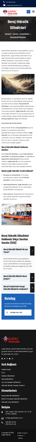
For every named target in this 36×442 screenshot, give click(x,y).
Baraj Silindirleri (7, 379)
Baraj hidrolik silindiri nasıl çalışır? (15, 278)
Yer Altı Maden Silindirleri (11, 382)
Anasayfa (8, 34)
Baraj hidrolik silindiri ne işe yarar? (16, 251)
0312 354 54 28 (11, 422)
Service (15, 34)
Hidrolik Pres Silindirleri (10, 402)
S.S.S (3, 373)
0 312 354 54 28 (10, 2)
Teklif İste (28, 11)
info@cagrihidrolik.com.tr (14, 5)
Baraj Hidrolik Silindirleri (10, 396)
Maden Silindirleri (8, 376)
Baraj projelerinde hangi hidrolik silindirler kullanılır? (16, 288)
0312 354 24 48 (11, 424)
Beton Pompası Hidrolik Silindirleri (14, 399)
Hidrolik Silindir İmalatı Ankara (13, 385)
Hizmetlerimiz (24, 34)
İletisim (20, 438)
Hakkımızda (6, 369)
